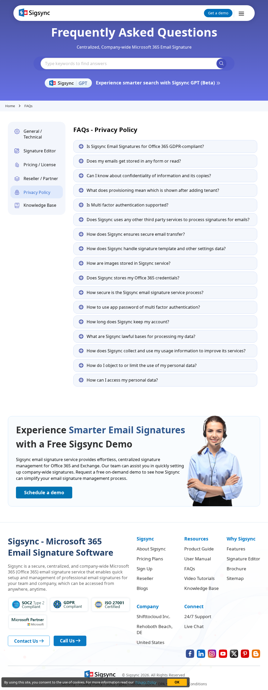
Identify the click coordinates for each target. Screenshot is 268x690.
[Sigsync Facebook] (190, 653)
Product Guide (199, 549)
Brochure (236, 569)
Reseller (145, 578)
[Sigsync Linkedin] (201, 653)
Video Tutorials (199, 578)
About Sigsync (151, 549)
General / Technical (33, 134)
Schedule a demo (44, 492)
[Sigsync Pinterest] (245, 653)
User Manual (197, 559)
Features (236, 549)
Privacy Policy (37, 192)
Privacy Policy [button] (146, 682)
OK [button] (177, 682)
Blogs (142, 588)
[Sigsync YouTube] (223, 653)
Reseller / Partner (41, 178)
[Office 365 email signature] (33, 13)
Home (10, 106)
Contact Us (26, 641)
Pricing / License (40, 165)
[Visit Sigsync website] (99, 675)
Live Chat (194, 626)
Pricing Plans (150, 559)
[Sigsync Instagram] (212, 653)
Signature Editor (40, 151)
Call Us (68, 641)
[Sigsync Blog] (256, 653)
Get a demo (218, 12)
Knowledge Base (40, 205)
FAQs (189, 569)
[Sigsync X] (234, 653)
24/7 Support (197, 616)
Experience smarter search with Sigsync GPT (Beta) (156, 82)
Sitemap (235, 578)
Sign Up (144, 569)
